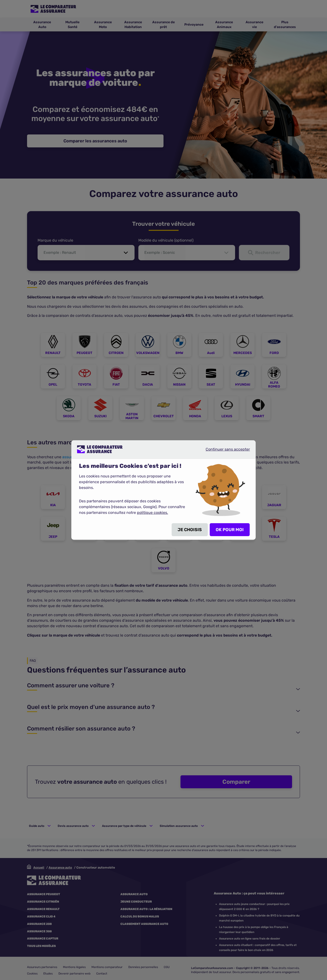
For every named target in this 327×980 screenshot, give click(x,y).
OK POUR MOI (230, 529)
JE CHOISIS (190, 529)
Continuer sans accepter (224, 451)
